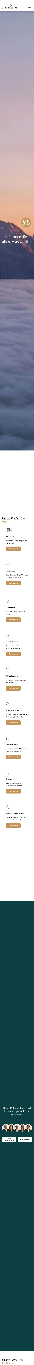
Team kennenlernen (9, 1139)
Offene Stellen (13, 825)
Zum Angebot (13, 549)
